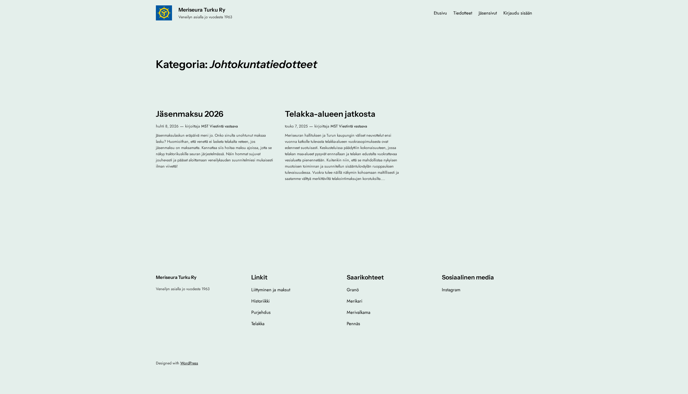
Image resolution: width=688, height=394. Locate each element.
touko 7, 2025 (296, 126)
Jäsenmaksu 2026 (189, 114)
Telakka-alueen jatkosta (330, 114)
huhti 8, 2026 (167, 126)
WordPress (189, 363)
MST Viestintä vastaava (219, 126)
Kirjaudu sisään (517, 13)
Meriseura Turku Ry (201, 9)
